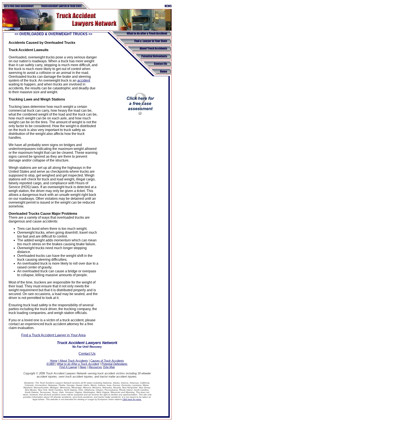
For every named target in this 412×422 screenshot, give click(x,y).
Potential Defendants (114, 364)
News (83, 367)
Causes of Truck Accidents (107, 360)
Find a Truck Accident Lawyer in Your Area (53, 335)
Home (53, 360)
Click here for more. (132, 399)
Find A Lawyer (68, 367)
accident (83, 80)
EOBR (51, 364)
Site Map (109, 367)
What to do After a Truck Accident (78, 364)
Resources (95, 367)
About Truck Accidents (74, 360)
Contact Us (87, 353)
